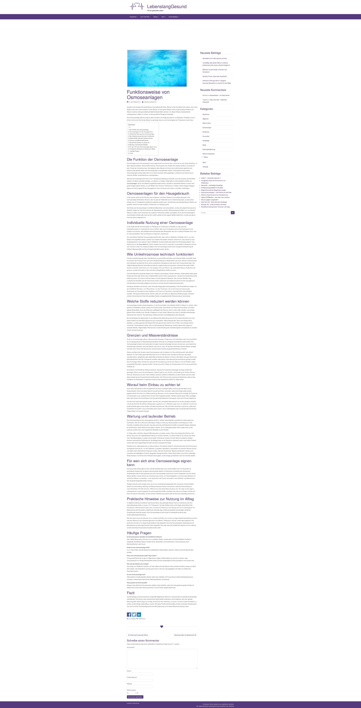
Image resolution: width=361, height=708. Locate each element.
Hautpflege (206, 141)
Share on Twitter (134, 614)
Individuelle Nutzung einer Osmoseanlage (141, 134)
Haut (163, 17)
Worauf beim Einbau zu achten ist (139, 142)
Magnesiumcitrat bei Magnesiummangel (213, 190)
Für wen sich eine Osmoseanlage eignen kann (143, 147)
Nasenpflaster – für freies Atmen (220, 95)
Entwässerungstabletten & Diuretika (212, 188)
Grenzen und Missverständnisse (138, 140)
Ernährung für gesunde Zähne (138, 635)
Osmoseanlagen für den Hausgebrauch (141, 132)
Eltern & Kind (207, 123)
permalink (141, 618)
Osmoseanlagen (132, 183)
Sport (204, 162)
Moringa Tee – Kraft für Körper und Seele (213, 204)
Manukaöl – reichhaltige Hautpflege (212, 185)
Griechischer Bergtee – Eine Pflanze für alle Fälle (216, 192)
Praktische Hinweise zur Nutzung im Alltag (142, 149)
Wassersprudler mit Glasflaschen (184, 635)
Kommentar (131, 647)
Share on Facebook (129, 614)
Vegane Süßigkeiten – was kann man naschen (215, 197)
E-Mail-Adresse (132, 677)
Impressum (130, 703)
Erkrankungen (207, 127)
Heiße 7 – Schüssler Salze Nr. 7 (211, 178)
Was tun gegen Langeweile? (209, 200)
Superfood (133, 17)
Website (129, 684)
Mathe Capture (131, 690)
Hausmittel (206, 136)
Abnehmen (206, 114)
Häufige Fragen (134, 151)
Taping (155, 17)
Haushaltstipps (173, 17)
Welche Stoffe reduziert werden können (141, 138)
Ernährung (206, 132)
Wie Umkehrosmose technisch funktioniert (141, 136)
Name (129, 671)
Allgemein (132, 618)
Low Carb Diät (144, 17)
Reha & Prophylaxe (209, 154)
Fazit (131, 153)
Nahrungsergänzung (209, 149)
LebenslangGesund (167, 6)
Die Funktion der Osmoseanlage (138, 130)
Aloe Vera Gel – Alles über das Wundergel (214, 202)
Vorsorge (205, 167)
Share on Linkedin (139, 614)
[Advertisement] (180, 34)
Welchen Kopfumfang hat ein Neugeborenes (214, 195)
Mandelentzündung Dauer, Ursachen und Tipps (215, 207)
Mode (204, 145)
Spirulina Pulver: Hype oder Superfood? (215, 76)
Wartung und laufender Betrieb (138, 145)
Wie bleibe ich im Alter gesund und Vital (215, 58)
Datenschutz (136, 703)
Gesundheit (142, 244)
